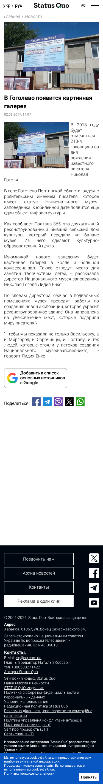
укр (6, 5)
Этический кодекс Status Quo (29, 678)
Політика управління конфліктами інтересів (43, 720)
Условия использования (26, 701)
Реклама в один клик (39, 601)
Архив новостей (39, 573)
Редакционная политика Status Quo (36, 706)
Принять (89, 777)
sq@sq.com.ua (28, 657)
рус (18, 5)
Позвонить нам (39, 559)
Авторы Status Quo (21, 672)
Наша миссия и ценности (26, 683)
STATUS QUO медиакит (24, 687)
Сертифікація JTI (19, 734)
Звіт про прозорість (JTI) (26, 729)
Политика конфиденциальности (29, 773)
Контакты (14, 652)
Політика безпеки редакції (27, 724)
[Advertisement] (51, 466)
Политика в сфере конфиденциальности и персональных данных (41, 694)
